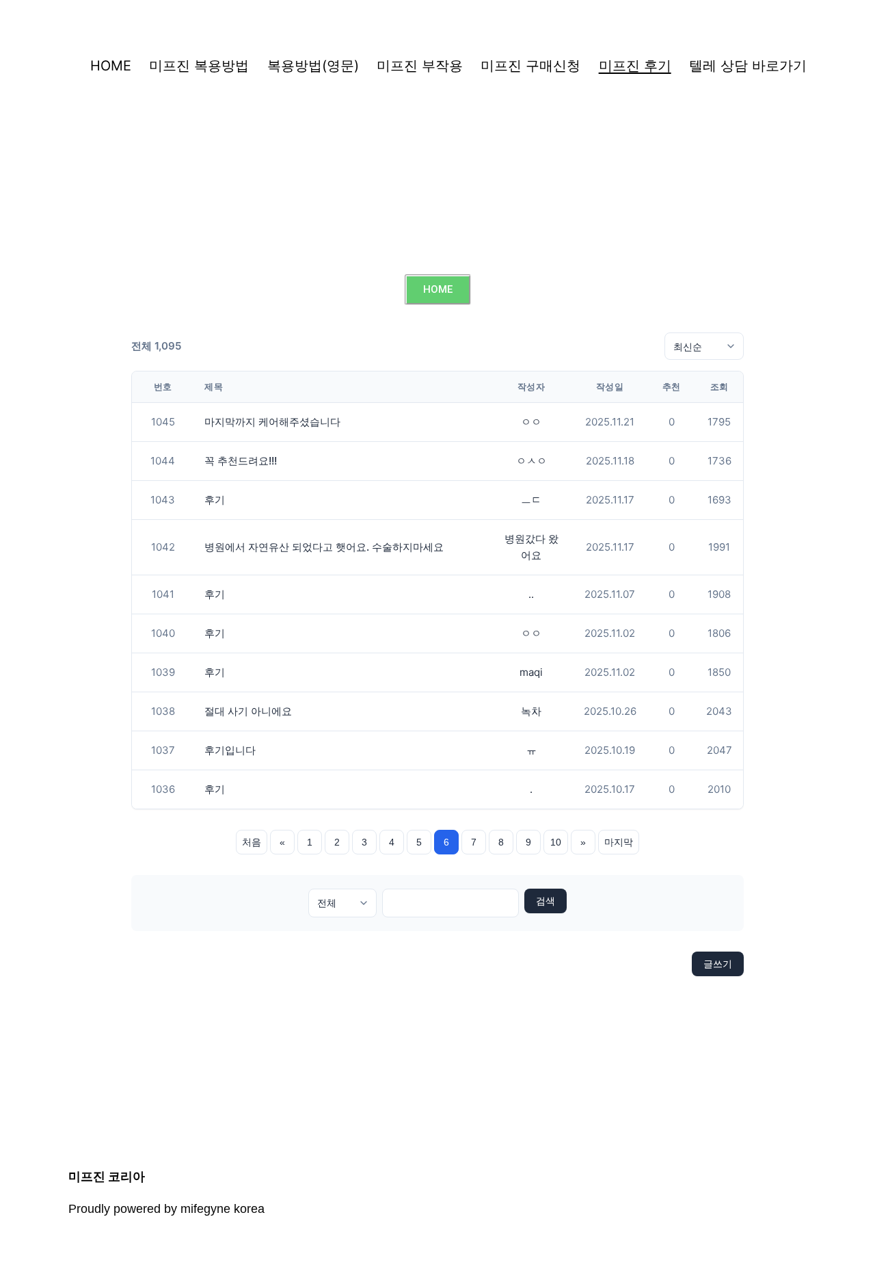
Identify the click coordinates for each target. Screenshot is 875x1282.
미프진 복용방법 (199, 65)
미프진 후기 (635, 65)
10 (555, 842)
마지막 (618, 842)
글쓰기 (717, 963)
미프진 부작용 (420, 65)
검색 (545, 900)
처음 (251, 842)
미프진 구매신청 (530, 65)
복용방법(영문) (313, 65)
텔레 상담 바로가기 (748, 65)
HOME (110, 65)
